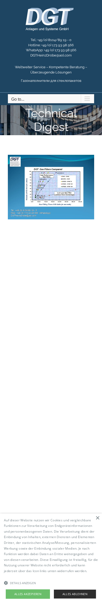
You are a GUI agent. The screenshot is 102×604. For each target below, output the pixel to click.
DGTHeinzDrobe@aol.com (51, 55)
